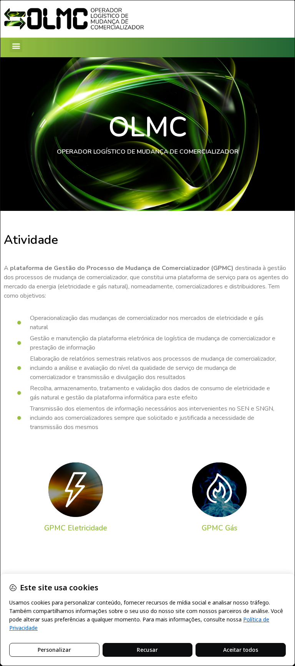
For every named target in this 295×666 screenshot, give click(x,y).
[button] (16, 46)
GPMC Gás (219, 528)
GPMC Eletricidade (75, 528)
